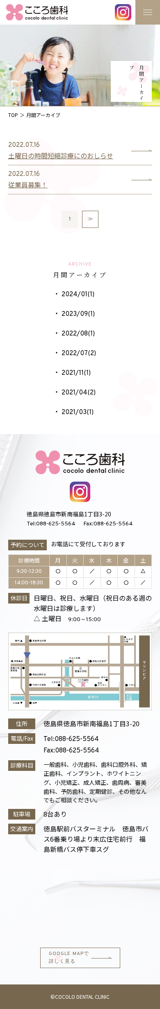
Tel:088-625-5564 (51, 523)
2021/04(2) (79, 393)
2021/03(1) (78, 412)
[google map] (80, 900)
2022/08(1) (78, 334)
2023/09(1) (78, 314)
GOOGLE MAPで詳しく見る (69, 957)
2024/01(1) (78, 295)
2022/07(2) (79, 353)
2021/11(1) (76, 373)
